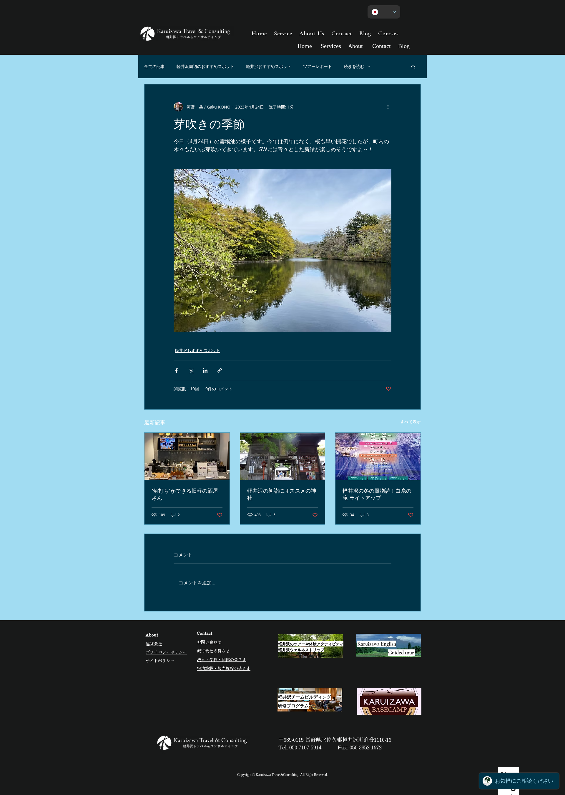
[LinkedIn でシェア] (205, 370)
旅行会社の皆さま (213, 651)
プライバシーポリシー (166, 652)
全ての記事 (154, 66)
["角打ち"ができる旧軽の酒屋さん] (187, 456)
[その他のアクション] (387, 106)
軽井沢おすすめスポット (268, 66)
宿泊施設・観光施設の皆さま (223, 668)
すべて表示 (410, 421)
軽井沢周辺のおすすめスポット (205, 66)
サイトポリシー (160, 661)
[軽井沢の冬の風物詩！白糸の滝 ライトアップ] (378, 456)
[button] (413, 66)
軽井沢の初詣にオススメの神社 (281, 494)
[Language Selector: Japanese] (384, 12)
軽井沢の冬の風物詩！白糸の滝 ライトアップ (377, 494)
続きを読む (354, 66)
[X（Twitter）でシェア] (191, 370)
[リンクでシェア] (219, 370)
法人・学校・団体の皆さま (221, 659)
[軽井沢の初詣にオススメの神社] (282, 456)
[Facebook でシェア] (176, 370)
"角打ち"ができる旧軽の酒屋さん (185, 494)
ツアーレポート (317, 66)
